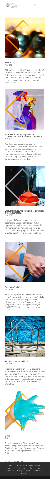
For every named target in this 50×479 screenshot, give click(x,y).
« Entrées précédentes (14, 461)
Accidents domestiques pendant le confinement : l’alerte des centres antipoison (23, 135)
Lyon (38, 468)
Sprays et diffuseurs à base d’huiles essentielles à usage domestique (24, 211)
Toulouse (37, 470)
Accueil (10, 465)
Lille (30, 468)
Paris (28, 470)
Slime (7, 435)
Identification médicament (28, 465)
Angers (10, 468)
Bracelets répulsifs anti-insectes (18, 287)
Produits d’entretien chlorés (17, 361)
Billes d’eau (9, 62)
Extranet (23, 473)
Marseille (10, 470)
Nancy (19, 470)
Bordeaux (21, 468)
